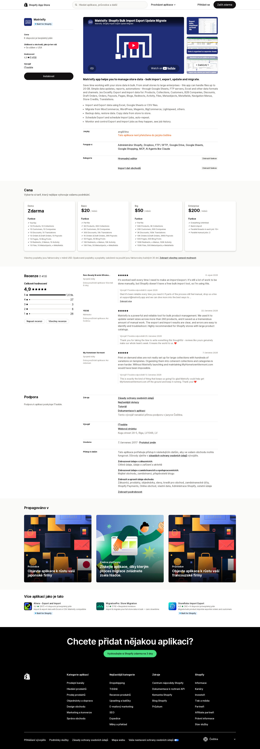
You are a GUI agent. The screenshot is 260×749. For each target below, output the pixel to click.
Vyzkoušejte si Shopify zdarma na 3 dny (130, 653)
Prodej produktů (76, 694)
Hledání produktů (77, 688)
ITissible (28, 67)
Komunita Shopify (162, 694)
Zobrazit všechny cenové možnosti (178, 258)
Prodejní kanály (75, 682)
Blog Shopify (159, 700)
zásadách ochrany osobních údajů (168, 455)
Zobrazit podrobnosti (130, 491)
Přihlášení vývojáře (35, 739)
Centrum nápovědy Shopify (167, 682)
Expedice (115, 718)
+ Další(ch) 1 (202, 65)
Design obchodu (76, 706)
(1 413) (33, 57)
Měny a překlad (118, 724)
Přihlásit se (204, 4)
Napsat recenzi (34, 321)
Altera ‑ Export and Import (47, 603)
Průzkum (157, 706)
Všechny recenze (58, 321)
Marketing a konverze (79, 712)
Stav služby (201, 724)
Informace (201, 682)
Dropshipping (117, 682)
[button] (57, 608)
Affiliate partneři (204, 712)
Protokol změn (147, 442)
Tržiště (114, 688)
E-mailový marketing (121, 706)
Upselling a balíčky (120, 700)
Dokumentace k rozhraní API (168, 688)
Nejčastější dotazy (128, 402)
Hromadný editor (127, 158)
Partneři (199, 706)
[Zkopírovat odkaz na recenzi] (112, 275)
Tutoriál (122, 406)
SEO (112, 712)
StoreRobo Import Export (191, 603)
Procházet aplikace (162, 4)
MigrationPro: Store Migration (121, 603)
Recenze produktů (120, 694)
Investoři (200, 694)
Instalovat (48, 76)
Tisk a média (202, 700)
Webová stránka (127, 428)
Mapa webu (118, 739)
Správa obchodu (76, 718)
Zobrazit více (126, 301)
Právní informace (204, 718)
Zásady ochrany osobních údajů (136, 398)
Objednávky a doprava (80, 700)
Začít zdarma (224, 4)
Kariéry (199, 688)
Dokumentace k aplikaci (131, 410)
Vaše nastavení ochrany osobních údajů (151, 739)
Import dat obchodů (129, 168)
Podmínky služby (59, 739)
